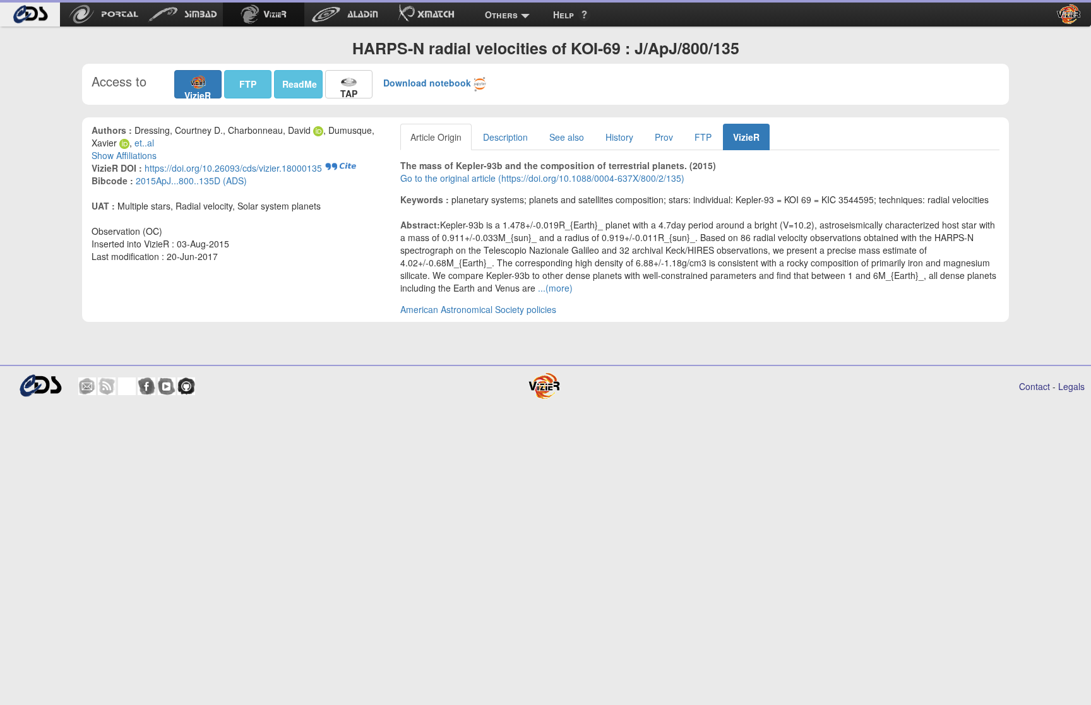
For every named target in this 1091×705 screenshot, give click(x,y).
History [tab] (619, 137)
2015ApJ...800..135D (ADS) (191, 180)
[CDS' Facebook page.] (146, 386)
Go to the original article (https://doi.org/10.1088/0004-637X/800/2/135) (542, 178)
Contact (1034, 386)
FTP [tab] (703, 137)
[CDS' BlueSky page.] (127, 386)
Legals (1071, 386)
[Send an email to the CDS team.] (87, 386)
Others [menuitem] (501, 14)
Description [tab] (505, 137)
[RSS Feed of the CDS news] (107, 386)
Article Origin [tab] (436, 137)
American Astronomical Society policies (478, 309)
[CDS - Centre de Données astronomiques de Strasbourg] (40, 386)
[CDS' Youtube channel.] (167, 386)
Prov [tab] (664, 137)
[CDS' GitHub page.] (186, 386)
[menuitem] (30, 15)
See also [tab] (566, 137)
